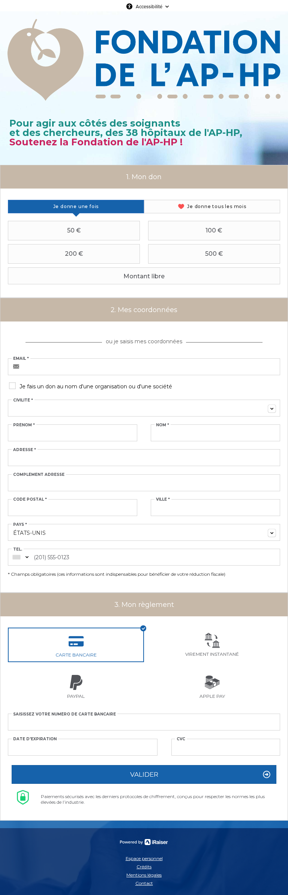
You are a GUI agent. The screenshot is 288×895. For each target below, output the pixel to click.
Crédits (144, 866)
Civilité (23, 400)
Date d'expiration (35, 739)
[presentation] (76, 206)
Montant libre (144, 276)
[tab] (76, 206)
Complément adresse (38, 474)
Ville (163, 499)
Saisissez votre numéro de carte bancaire (64, 714)
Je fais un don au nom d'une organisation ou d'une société (96, 386)
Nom (162, 425)
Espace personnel (144, 858)
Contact (144, 883)
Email (21, 358)
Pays (20, 524)
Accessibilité (149, 6)
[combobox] (144, 408)
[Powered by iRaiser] (144, 842)
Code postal (30, 499)
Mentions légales (144, 875)
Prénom (24, 425)
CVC (181, 739)
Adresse (24, 450)
